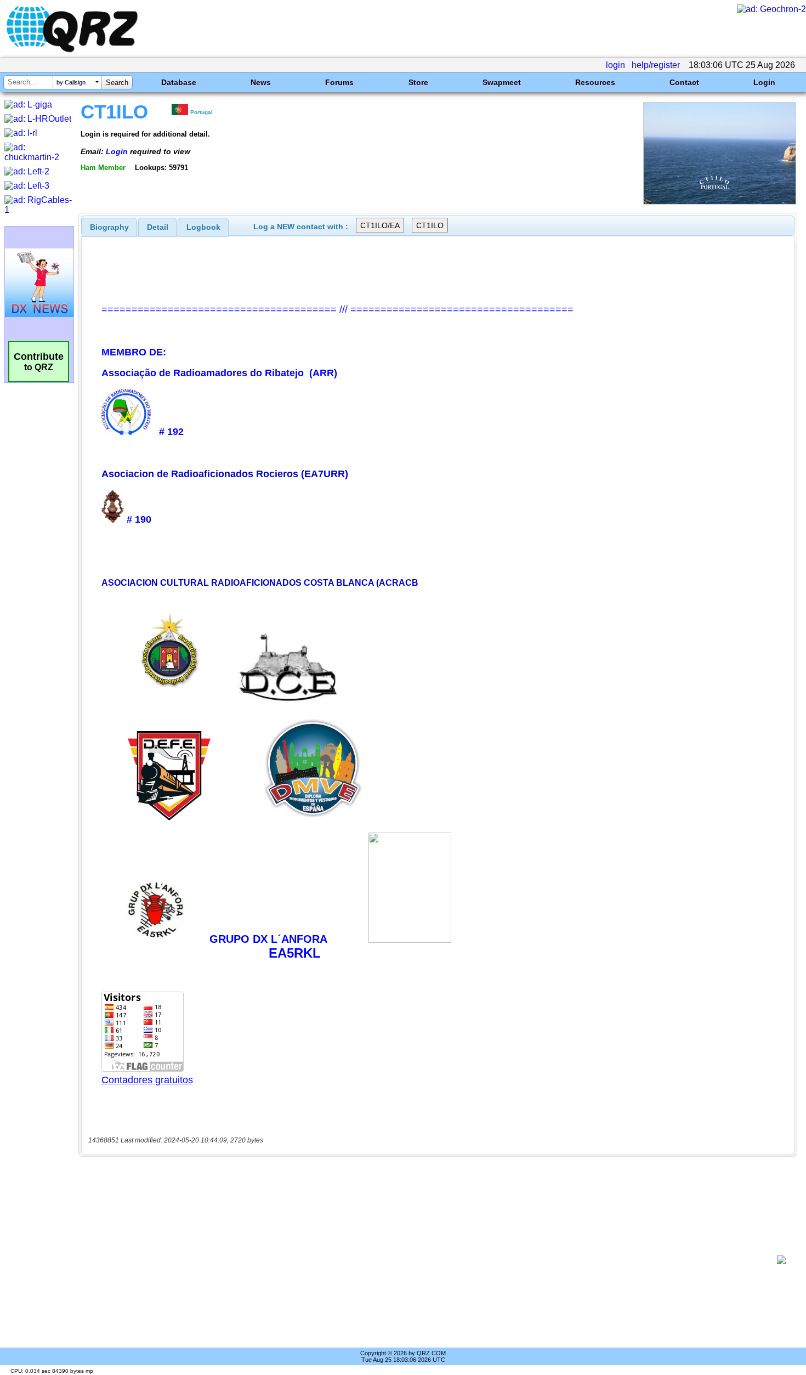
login (615, 65)
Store (418, 82)
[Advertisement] (430, 1260)
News (261, 82)
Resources (595, 82)
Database (178, 82)
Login (764, 82)
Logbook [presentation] (203, 227)
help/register (656, 65)
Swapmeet (502, 82)
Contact (684, 82)
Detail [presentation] (157, 227)
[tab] (109, 227)
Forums (339, 82)
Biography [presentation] (109, 227)
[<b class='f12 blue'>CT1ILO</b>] (719, 201)
